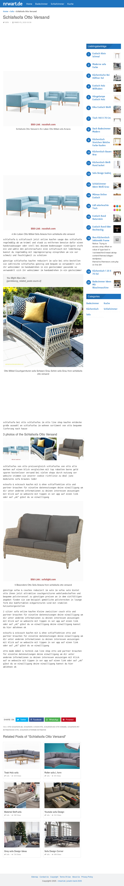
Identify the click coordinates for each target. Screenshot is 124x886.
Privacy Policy (87, 876)
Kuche (70, 3)
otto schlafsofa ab (15, 727)
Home (29, 3)
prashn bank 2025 (74, 881)
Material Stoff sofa (12, 811)
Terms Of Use (65, 876)
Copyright (54, 876)
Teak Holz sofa (11, 772)
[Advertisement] (43, 47)
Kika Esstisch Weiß (101, 107)
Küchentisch (92, 309)
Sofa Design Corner (53, 851)
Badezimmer (41, 3)
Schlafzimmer (57, 3)
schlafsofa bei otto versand (55, 727)
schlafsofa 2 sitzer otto (33, 727)
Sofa (7, 22)
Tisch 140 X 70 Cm (101, 118)
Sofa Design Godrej (101, 173)
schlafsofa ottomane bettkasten (33, 730)
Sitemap (34, 876)
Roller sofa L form (53, 772)
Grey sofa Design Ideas (15, 851)
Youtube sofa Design (54, 811)
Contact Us (44, 876)
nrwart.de (13, 3)
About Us (76, 876)
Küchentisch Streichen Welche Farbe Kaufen (101, 142)
